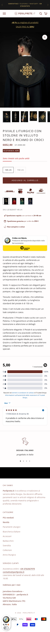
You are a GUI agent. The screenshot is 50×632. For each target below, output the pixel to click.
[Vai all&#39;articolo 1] (7, 116)
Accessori (7, 536)
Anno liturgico (9, 554)
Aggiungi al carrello (25, 180)
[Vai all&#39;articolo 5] (42, 116)
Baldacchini (8, 541)
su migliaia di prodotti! (25, 22)
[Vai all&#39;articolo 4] (33, 116)
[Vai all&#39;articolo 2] (15, 116)
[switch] (6, 627)
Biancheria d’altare (11, 531)
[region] (25, 446)
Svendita (7, 545)
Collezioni (7, 550)
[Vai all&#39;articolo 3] (24, 116)
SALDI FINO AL (25, 26)
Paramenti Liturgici (11, 527)
